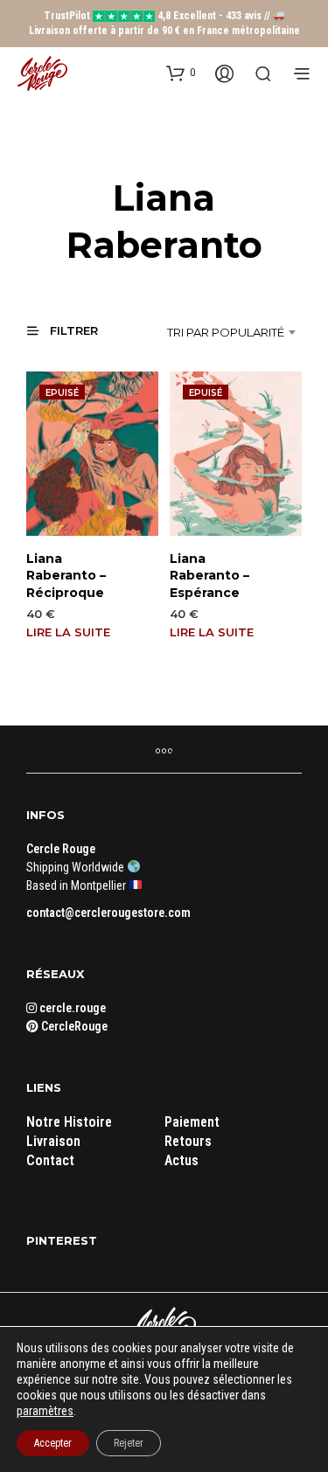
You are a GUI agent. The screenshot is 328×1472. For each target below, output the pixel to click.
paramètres (45, 1411)
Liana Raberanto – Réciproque (66, 576)
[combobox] (219, 332)
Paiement (192, 1122)
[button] (180, 72)
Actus (181, 1160)
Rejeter (128, 1443)
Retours (188, 1141)
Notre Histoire (69, 1122)
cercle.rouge (71, 1008)
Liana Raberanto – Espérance (209, 576)
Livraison (53, 1141)
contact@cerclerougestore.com (108, 913)
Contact (50, 1160)
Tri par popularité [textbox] (225, 332)
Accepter (53, 1443)
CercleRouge (73, 1026)
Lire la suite (68, 632)
